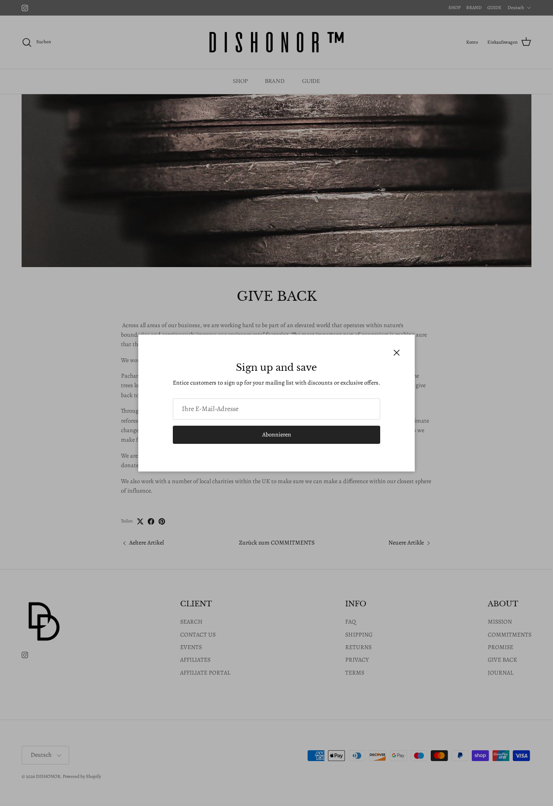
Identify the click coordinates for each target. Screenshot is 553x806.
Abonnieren (276, 434)
